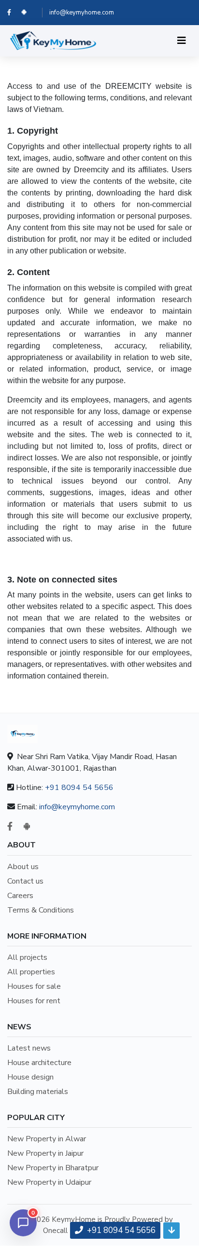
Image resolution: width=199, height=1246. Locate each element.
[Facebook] (14, 12)
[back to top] (171, 1230)
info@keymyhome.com (81, 12)
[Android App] (28, 12)
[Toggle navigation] (181, 41)
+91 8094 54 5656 (79, 787)
